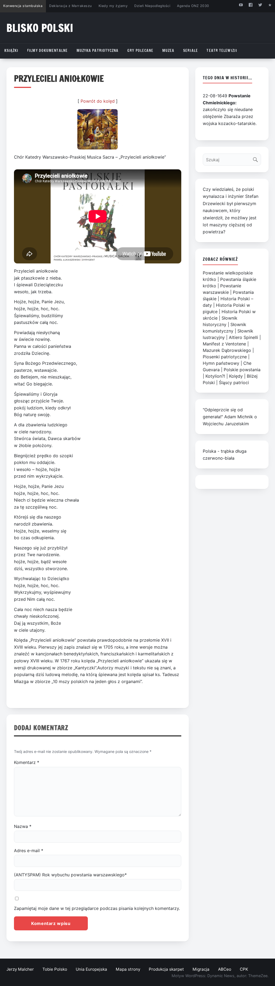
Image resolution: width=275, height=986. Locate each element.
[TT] (260, 4)
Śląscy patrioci (234, 382)
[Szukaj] (256, 158)
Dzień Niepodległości (152, 6)
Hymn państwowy (221, 363)
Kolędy (236, 376)
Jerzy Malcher (20, 969)
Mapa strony (128, 969)
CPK (244, 969)
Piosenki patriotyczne (225, 356)
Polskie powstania (242, 369)
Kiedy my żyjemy (113, 6)
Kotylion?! (215, 376)
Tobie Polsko (54, 969)
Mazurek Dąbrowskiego (227, 350)
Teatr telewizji (222, 50)
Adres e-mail (28, 850)
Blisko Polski (39, 27)
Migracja (201, 969)
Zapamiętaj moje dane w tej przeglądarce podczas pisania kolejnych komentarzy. (97, 908)
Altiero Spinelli (243, 337)
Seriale (190, 50)
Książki (11, 50)
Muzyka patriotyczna (98, 50)
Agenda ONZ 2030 (193, 6)
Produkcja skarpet (166, 969)
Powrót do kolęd (98, 101)
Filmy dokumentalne (47, 50)
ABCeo (224, 969)
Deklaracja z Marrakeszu (70, 6)
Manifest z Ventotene (224, 343)
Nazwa (22, 826)
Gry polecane (140, 50)
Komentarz (26, 762)
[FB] (250, 4)
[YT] (240, 4)
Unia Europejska (91, 969)
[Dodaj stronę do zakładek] (270, 4)
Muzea (168, 50)
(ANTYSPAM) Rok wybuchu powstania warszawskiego (70, 874)
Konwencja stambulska (22, 6)
